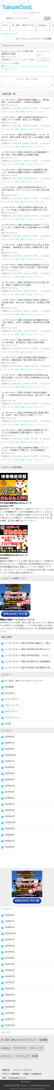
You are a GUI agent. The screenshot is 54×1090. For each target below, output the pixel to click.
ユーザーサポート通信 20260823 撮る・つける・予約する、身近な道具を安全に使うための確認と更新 (29, 655)
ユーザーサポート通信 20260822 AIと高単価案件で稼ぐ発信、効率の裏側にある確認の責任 (29, 661)
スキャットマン (12, 705)
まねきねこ (43, 25)
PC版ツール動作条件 (32, 1074)
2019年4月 (10, 779)
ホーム (5, 25)
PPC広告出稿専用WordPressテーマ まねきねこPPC (16, 504)
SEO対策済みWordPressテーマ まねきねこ (14, 556)
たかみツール (26, 1085)
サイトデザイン (12, 699)
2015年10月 (10, 822)
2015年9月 (10, 828)
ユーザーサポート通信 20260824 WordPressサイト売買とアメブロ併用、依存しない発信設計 (29, 649)
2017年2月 (10, 804)
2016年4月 (10, 816)
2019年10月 (10, 755)
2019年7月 (10, 761)
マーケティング (12, 717)
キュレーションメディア (38, 66)
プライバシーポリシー (23, 1070)
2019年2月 (10, 792)
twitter (26, 1081)
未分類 (8, 723)
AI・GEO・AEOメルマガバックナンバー (27, 112)
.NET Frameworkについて (14, 1078)
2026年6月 (10, 749)
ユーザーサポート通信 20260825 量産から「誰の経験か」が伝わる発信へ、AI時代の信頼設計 (29, 643)
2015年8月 (10, 834)
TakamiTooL (22, 1089)
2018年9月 (10, 798)
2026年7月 (10, 743)
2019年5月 (10, 773)
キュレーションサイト (19, 66)
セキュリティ (11, 711)
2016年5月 (10, 810)
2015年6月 (10, 847)
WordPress (40, 1089)
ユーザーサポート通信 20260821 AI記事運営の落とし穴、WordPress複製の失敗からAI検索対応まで (29, 667)
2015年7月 (10, 841)
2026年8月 (10, 736)
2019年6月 (10, 767)
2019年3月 (10, 785)
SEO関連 (15, 63)
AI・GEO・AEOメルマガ (23, 25)
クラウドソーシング (10, 69)
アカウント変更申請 (10, 1074)
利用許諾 (6, 1070)
